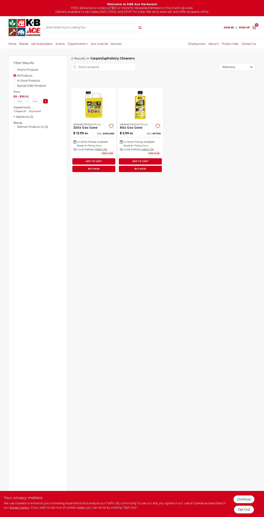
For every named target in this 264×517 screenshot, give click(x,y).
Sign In (229, 27)
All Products (24, 76)
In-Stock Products (28, 81)
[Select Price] (45, 101)
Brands (23, 43)
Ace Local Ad (99, 43)
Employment (196, 43)
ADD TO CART (94, 161)
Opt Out (244, 509)
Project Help (230, 43)
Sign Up (244, 27)
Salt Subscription (42, 43)
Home (12, 43)
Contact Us (249, 43)
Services (116, 43)
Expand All (35, 111)
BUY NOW (94, 168)
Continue (244, 499)
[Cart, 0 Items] (254, 27)
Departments (76, 43)
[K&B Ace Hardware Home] (24, 27)
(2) (32, 126)
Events (60, 43)
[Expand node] (14, 116)
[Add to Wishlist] (111, 126)
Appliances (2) (24, 116)
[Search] (140, 27)
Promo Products (27, 70)
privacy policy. (19, 507)
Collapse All (19, 111)
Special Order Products (31, 86)
